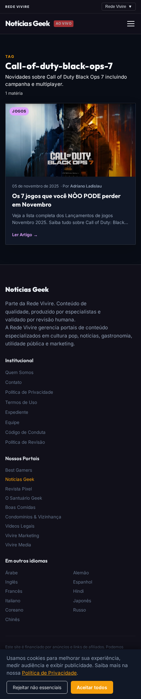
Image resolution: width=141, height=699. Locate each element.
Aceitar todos (92, 687)
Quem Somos (19, 372)
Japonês (82, 600)
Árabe (11, 572)
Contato (13, 382)
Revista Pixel (18, 488)
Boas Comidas (20, 507)
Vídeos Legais (19, 526)
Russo (79, 609)
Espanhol (82, 582)
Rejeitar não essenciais (37, 687)
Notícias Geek (27, 23)
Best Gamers (18, 470)
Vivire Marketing (22, 535)
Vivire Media (18, 544)
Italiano (12, 600)
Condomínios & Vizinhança (33, 516)
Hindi (78, 591)
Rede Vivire (118, 6)
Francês (13, 591)
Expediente (16, 412)
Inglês (11, 582)
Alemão (81, 572)
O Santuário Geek (23, 498)
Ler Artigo (25, 234)
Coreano (14, 609)
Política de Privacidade (29, 392)
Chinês (12, 619)
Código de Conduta (25, 432)
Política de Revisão (25, 442)
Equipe (12, 422)
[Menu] (131, 24)
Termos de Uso (21, 402)
